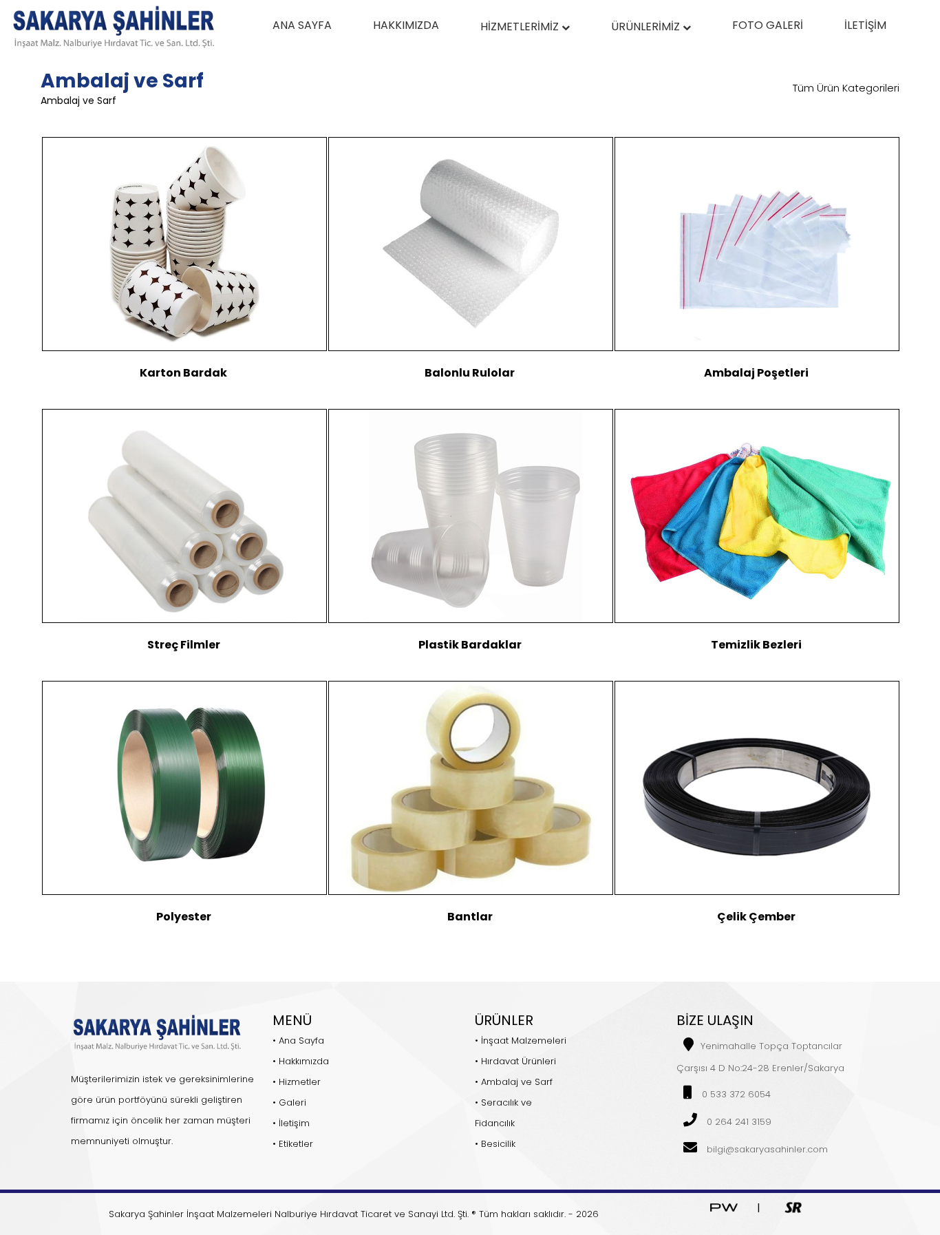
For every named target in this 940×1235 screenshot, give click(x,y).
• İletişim (291, 1123)
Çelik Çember (756, 917)
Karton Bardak (183, 373)
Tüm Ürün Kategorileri (846, 88)
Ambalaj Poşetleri (756, 373)
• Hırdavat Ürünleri (515, 1061)
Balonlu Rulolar (470, 373)
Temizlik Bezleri (756, 645)
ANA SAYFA (302, 25)
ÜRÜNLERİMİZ (647, 26)
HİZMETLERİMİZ (521, 26)
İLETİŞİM (865, 25)
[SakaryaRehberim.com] (793, 1206)
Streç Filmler (183, 645)
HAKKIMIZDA (406, 25)
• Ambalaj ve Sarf (514, 1081)
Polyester (183, 917)
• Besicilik (495, 1143)
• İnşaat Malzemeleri (520, 1040)
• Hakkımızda (301, 1061)
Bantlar (470, 917)
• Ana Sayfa (298, 1040)
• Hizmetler (297, 1081)
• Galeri (289, 1102)
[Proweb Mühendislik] (724, 1206)
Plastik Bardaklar (470, 645)
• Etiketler (293, 1143)
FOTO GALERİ (767, 25)
